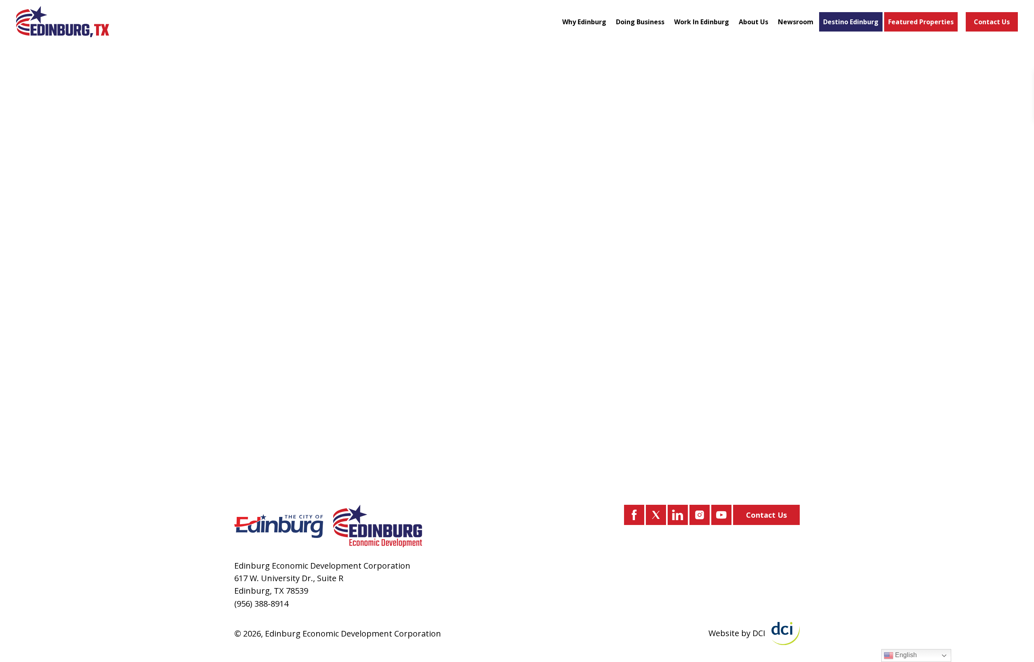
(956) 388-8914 (261, 603)
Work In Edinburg (701, 21)
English (905, 654)
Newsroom (795, 21)
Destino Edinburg (850, 21)
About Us (753, 21)
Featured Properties (921, 21)
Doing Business (640, 21)
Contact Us (992, 21)
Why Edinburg (584, 21)
